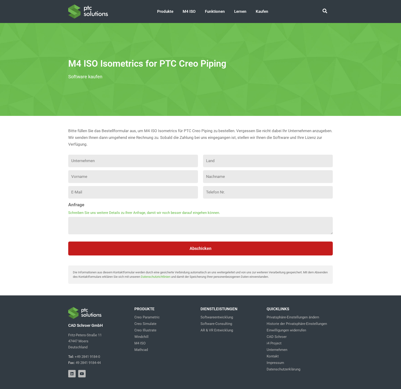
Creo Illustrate (145, 330)
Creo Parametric (147, 317)
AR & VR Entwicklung (216, 330)
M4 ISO (189, 11)
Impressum (275, 363)
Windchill (141, 337)
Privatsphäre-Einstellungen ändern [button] (293, 317)
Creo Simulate (145, 324)
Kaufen (262, 11)
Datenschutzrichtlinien (155, 276)
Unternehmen (277, 350)
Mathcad (141, 350)
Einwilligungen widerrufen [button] (286, 330)
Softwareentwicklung (216, 317)
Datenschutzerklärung (283, 369)
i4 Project (274, 343)
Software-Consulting (216, 324)
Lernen (240, 11)
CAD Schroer (277, 337)
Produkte (165, 11)
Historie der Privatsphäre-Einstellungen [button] (297, 324)
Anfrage (76, 204)
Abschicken (200, 248)
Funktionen (215, 11)
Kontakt (273, 356)
